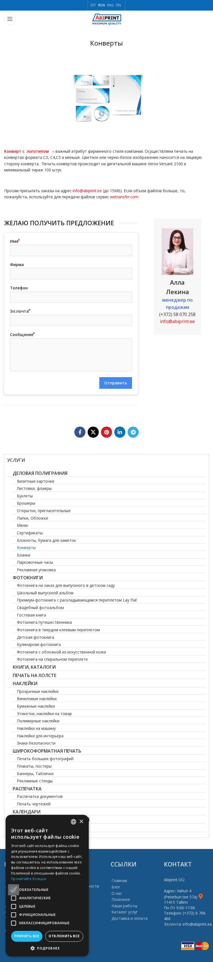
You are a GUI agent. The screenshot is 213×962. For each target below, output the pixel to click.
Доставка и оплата (129, 918)
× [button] (81, 822)
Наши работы (124, 905)
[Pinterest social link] (106, 432)
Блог (115, 887)
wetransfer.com (124, 196)
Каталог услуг (124, 912)
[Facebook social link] (79, 432)
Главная (119, 880)
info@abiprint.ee (87, 190)
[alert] (47, 885)
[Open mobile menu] (10, 18)
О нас (116, 893)
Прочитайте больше (28, 878)
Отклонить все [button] (64, 936)
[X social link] (93, 432)
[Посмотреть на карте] (201, 897)
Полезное (120, 899)
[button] (47, 948)
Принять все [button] (26, 936)
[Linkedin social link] (119, 432)
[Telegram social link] (133, 432)
